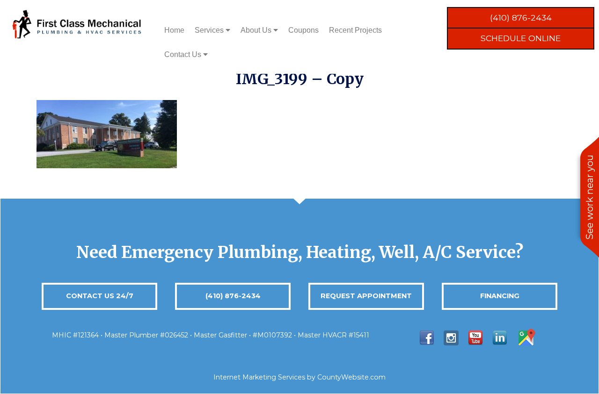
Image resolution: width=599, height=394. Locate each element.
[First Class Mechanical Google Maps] (526, 337)
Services (210, 30)
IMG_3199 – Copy (300, 79)
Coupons (303, 30)
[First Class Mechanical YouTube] (475, 337)
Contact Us (183, 54)
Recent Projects (355, 30)
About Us (257, 30)
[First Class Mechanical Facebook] (426, 337)
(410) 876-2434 (521, 17)
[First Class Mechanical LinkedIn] (499, 337)
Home (174, 30)
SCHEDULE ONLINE (521, 38)
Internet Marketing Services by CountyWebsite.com (299, 377)
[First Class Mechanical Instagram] (451, 337)
